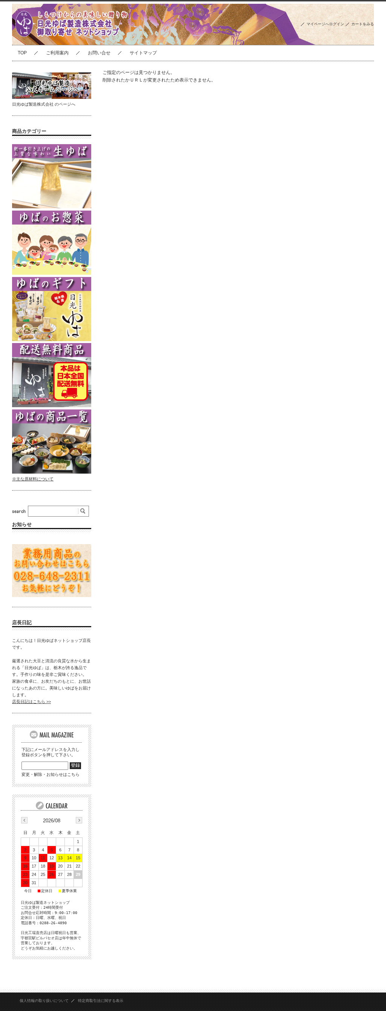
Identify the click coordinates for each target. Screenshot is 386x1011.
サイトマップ (143, 52)
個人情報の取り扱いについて (44, 1001)
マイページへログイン (325, 24)
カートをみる (362, 24)
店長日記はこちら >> (31, 701)
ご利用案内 (57, 52)
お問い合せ (99, 52)
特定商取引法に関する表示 (100, 1001)
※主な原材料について (33, 479)
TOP (22, 52)
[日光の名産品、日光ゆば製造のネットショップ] (73, 39)
